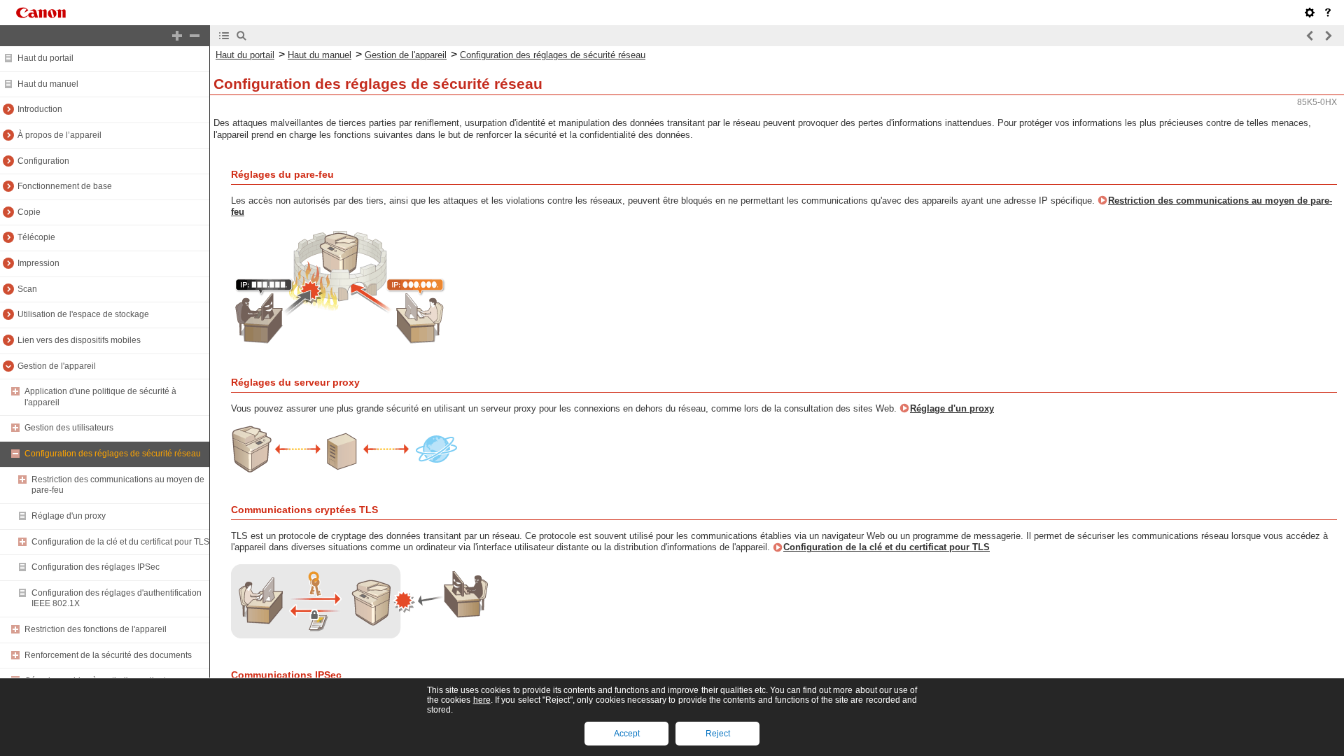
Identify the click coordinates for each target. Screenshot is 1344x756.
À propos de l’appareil (60, 135)
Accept (627, 733)
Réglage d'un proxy (68, 516)
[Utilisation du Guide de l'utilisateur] (1328, 12)
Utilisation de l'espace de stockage (83, 314)
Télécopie (36, 237)
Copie (29, 212)
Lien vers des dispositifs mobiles (79, 340)
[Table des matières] (224, 35)
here (482, 700)
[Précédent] (1310, 35)
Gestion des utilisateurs (68, 428)
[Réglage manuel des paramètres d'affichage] (1309, 12)
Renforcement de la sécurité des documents (108, 655)
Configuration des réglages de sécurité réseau (112, 453)
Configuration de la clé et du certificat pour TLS (120, 542)
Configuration (43, 161)
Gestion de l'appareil (57, 366)
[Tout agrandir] (177, 35)
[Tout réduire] (194, 35)
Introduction (40, 109)
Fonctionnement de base (65, 186)
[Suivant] (1328, 35)
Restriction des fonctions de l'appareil (95, 629)
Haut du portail (46, 58)
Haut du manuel (48, 84)
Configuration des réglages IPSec (95, 567)
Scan (27, 289)
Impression (38, 263)
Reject (718, 733)
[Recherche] (241, 35)
